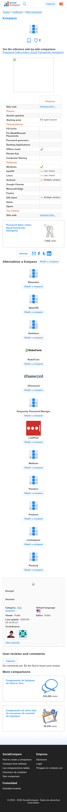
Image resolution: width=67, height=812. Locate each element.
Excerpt (9, 591)
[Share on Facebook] (39, 253)
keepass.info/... (48, 106)
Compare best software (15, 763)
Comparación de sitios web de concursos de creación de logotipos (21, 713)
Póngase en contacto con (49, 768)
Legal (39, 763)
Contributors (12, 626)
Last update (12, 619)
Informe (23, 253)
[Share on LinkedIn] (49, 253)
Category (10, 607)
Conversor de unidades (15, 772)
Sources (9, 599)
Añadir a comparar (49, 261)
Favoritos (29, 40)
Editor (39, 615)
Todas (6, 12)
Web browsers (33, 12)
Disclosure (41, 759)
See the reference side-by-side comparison (29, 49)
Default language (45, 607)
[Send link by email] (34, 253)
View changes (12, 642)
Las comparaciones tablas (16, 768)
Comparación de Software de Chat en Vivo (20, 682)
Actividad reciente (12, 788)
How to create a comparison (17, 759)
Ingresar (50, 4)
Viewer (9, 615)
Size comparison (11, 776)
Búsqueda (24, 3)
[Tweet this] (44, 253)
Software (17, 12)
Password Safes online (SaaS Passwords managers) (33, 52)
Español (61, 4)
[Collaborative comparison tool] (12, 4)
